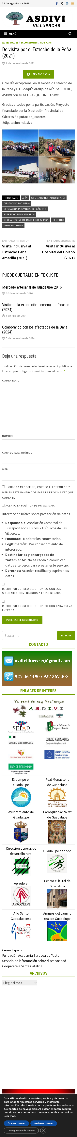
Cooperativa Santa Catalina (22, 966)
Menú (13, 34)
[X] (62, 3)
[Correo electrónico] (72, 3)
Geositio (58, 220)
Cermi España (12, 950)
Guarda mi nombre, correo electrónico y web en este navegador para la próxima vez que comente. (38, 492)
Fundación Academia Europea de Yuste (30, 955)
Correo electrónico (17, 452)
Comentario (12, 380)
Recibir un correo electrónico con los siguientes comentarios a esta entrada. (32, 591)
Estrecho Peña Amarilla (19, 214)
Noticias (46, 42)
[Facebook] (57, 3)
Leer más (9, 1116)
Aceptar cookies (16, 1123)
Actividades (10, 42)
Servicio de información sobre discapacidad (34, 960)
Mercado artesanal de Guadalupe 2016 (32, 287)
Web (5, 469)
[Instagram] (67, 3)
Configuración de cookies (21, 1130)
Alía (24, 198)
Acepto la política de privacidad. (30, 505)
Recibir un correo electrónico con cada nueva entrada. (37, 608)
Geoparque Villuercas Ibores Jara (26, 220)
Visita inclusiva (13, 225)
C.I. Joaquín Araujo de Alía (48, 198)
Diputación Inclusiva (17, 203)
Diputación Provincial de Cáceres (25, 209)
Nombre (7, 436)
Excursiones (29, 42)
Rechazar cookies (43, 1123)
